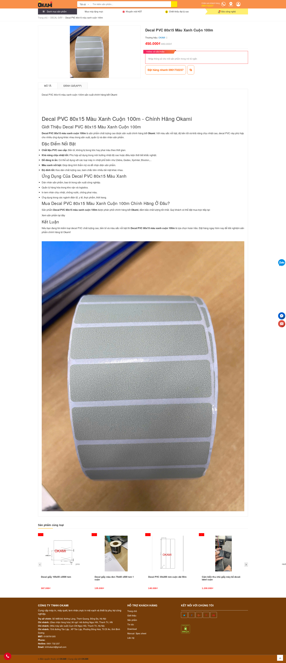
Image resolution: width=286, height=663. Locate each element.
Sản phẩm (132, 619)
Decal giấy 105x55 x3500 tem (56, 576)
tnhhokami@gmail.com (55, 646)
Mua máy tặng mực (94, 11)
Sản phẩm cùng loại (51, 525)
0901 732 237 (53, 643)
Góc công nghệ (228, 11)
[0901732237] (7, 656)
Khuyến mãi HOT (134, 11)
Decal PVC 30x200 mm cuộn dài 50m (167, 576)
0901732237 (207, 5)
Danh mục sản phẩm (57, 11)
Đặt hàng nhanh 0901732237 (166, 70)
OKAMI (84, 658)
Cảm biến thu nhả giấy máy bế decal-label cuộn (221, 578)
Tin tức (130, 624)
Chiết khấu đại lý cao (179, 11)
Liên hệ (130, 637)
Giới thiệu (131, 615)
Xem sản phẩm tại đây (53, 215)
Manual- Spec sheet (136, 633)
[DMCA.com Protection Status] (185, 628)
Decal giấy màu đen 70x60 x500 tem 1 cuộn (114, 578)
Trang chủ (132, 611)
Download (132, 628)
